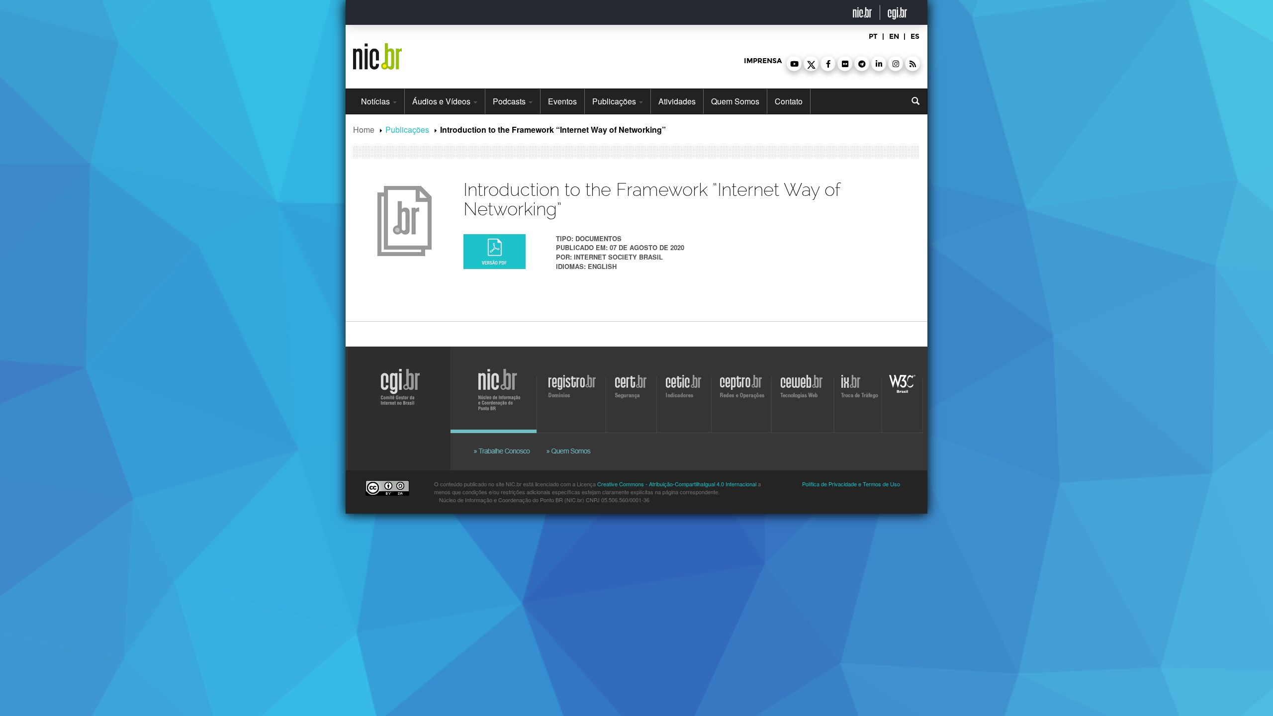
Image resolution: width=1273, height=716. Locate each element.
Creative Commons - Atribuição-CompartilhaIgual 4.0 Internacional (676, 484)
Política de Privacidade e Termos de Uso (851, 484)
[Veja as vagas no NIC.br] (507, 439)
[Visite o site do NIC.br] (505, 392)
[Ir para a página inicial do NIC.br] (377, 52)
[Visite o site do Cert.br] (632, 392)
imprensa (763, 61)
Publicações (615, 101)
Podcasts (510, 101)
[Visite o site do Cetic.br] (685, 392)
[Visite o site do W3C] (900, 392)
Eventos (562, 101)
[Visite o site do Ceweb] (803, 392)
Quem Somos (735, 101)
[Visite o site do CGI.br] (397, 402)
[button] (794, 63)
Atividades (677, 101)
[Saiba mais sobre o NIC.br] (569, 439)
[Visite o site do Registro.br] (574, 392)
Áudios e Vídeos (442, 101)
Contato (789, 101)
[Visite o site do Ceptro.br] (740, 392)
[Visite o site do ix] (859, 392)
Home (363, 129)
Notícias (376, 101)
